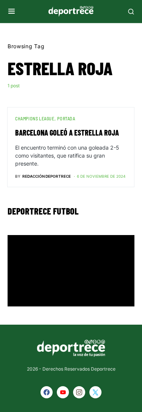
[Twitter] (95, 392)
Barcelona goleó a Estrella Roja (67, 132)
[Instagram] (79, 392)
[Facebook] (47, 392)
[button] (12, 11)
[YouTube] (63, 392)
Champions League (35, 118)
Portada (66, 118)
